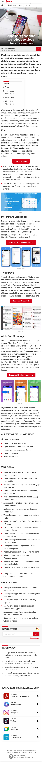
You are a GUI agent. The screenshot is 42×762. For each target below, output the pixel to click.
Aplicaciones (9, 582)
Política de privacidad (13, 752)
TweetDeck (9, 97)
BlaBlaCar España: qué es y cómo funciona (21, 552)
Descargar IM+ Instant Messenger (21, 242)
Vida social (8, 467)
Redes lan (8, 453)
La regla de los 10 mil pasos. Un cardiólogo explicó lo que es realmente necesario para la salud (21, 655)
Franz (7, 87)
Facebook (14, 143)
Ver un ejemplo (34, 638)
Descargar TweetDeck (21, 301)
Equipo (19, 750)
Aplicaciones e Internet (14, 5)
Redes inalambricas (12, 443)
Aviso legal (32, 752)
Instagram (5, 234)
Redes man (8, 457)
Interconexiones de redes (14, 450)
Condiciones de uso (29, 750)
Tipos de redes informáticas (15, 447)
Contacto (24, 752)
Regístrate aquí (11, 750)
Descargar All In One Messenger (21, 375)
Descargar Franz (21, 161)
